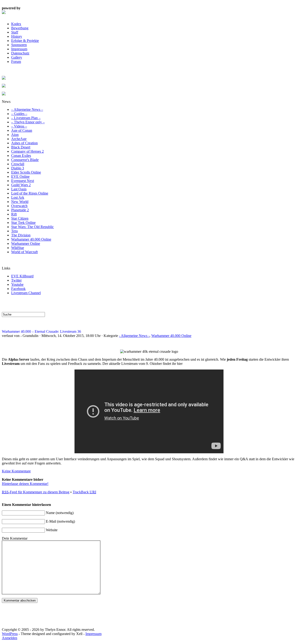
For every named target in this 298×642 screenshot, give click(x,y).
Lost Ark (17, 197)
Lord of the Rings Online (29, 193)
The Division (20, 235)
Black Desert (20, 147)
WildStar (17, 248)
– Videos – (19, 126)
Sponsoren (19, 45)
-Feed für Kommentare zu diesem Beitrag (35, 492)
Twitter (16, 280)
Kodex (16, 24)
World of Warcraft (24, 252)
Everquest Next (22, 181)
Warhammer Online (25, 243)
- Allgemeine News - (134, 336)
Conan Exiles (21, 156)
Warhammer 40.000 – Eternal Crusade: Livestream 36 (41, 331)
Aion (15, 135)
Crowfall (17, 164)
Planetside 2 (20, 210)
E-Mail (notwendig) (60, 521)
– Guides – (19, 114)
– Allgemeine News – (27, 109)
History (16, 36)
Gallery (16, 57)
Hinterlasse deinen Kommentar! (25, 484)
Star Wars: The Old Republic (32, 227)
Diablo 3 (17, 168)
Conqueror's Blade (25, 160)
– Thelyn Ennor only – (28, 122)
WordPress (10, 634)
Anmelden (9, 638)
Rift (14, 214)
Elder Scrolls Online (26, 172)
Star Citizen (19, 218)
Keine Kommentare (16, 471)
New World (19, 202)
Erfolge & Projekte (25, 41)
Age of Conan (21, 130)
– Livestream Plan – (26, 118)
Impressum (19, 49)
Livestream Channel (26, 293)
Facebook (18, 289)
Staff (14, 32)
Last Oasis (19, 189)
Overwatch (19, 206)
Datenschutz (20, 53)
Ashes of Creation (24, 143)
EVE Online (20, 176)
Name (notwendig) (60, 513)
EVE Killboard (22, 276)
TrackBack (84, 492)
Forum (16, 62)
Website (52, 530)
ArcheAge (19, 139)
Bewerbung (19, 28)
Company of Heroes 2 (27, 151)
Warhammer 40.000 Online (31, 239)
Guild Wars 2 (21, 185)
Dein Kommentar (14, 538)
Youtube (17, 284)
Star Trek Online (23, 223)
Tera (14, 231)
